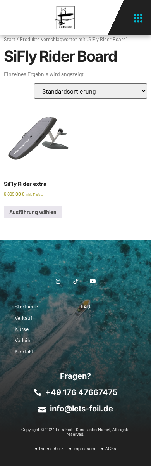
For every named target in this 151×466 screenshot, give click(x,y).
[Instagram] (58, 281)
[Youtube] (93, 281)
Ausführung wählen (33, 212)
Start (9, 39)
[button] (138, 17)
